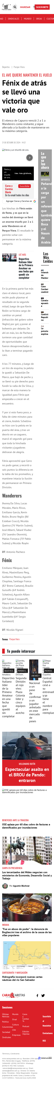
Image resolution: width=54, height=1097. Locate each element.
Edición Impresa (25, 1032)
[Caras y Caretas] (13, 997)
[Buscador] (15, 7)
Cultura (15, 1024)
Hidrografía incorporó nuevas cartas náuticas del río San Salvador (22, 978)
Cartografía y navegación (14, 972)
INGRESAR (25, 7)
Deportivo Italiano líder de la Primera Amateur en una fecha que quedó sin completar (26, 268)
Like (14, 1030)
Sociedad (6, 1032)
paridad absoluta (25, 670)
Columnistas (7, 1027)
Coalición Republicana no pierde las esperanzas (47, 321)
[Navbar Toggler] (8, 7)
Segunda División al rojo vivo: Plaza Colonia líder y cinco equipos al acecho (21, 695)
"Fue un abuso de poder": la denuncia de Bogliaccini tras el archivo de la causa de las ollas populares (27, 932)
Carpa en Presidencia (12, 868)
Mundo (27, 19)
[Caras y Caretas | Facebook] (37, 995)
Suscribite (24, 186)
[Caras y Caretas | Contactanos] (48, 995)
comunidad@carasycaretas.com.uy (15, 1068)
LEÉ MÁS (22, 254)
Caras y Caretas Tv (25, 1017)
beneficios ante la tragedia (15, 820)
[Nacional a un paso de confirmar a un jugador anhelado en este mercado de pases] (33, 679)
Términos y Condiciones (10, 1053)
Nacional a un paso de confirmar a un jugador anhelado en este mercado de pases (35, 702)
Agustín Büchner (21, 885)
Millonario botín (27, 764)
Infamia (5, 924)
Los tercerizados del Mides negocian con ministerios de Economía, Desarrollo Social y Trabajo (27, 875)
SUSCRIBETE (42, 7)
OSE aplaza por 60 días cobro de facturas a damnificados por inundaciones (26, 826)
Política (5, 1021)
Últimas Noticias (5, 1015)
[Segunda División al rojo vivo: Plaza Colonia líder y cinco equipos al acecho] (20, 674)
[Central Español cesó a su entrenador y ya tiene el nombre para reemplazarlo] (47, 674)
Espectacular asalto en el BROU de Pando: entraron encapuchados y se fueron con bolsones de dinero (27, 783)
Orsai (39, 19)
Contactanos (48, 1033)
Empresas (16, 1035)
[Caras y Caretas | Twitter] (43, 995)
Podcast (25, 1026)
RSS (44, 1040)
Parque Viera (14, 639)
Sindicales (13, 19)
